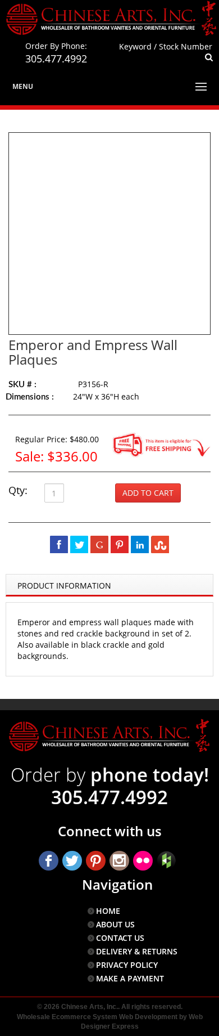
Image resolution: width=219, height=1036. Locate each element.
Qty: (18, 490)
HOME (108, 910)
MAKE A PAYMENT (130, 978)
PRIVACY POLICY (127, 964)
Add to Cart (148, 492)
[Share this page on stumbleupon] (160, 544)
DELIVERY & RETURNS (136, 951)
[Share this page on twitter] (79, 544)
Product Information (64, 585)
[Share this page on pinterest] (120, 544)
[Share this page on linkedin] (140, 544)
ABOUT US (115, 924)
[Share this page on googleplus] (99, 544)
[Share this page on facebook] (59, 544)
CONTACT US (120, 937)
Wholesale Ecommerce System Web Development (97, 1017)
